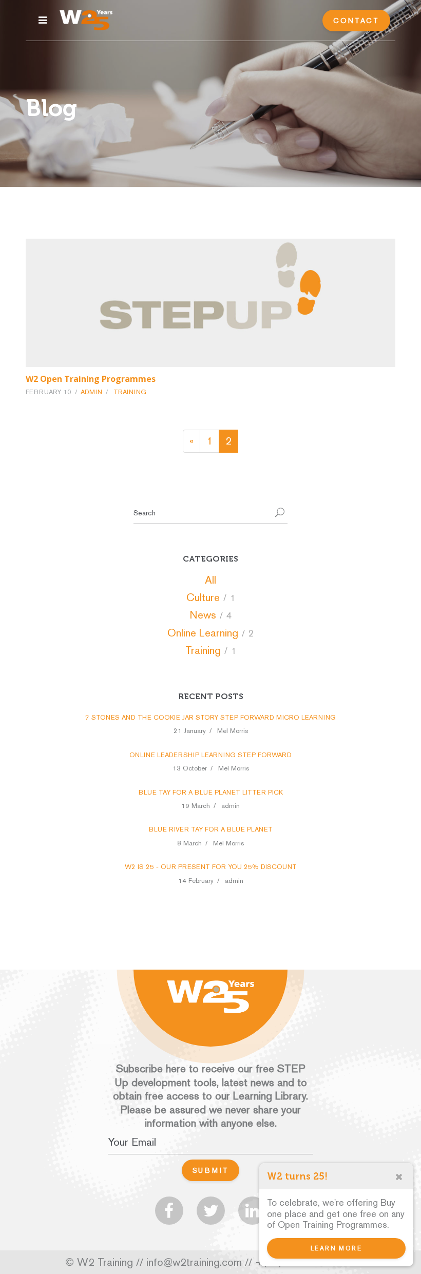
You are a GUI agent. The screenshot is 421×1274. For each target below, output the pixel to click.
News (202, 614)
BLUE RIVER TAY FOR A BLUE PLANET (211, 829)
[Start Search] (280, 513)
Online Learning (202, 632)
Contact (356, 20)
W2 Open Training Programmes (91, 378)
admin (91, 392)
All (210, 579)
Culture (203, 597)
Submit (211, 1170)
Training (129, 392)
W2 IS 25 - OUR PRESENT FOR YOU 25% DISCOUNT (211, 867)
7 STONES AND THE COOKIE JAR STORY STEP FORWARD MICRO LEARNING (210, 717)
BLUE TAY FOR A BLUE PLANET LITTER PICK (211, 792)
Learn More (336, 1248)
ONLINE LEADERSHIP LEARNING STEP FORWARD (210, 755)
